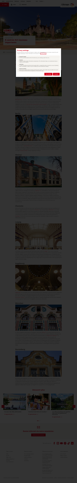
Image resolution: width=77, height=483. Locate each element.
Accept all (56, 74)
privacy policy (43, 53)
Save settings (48, 74)
